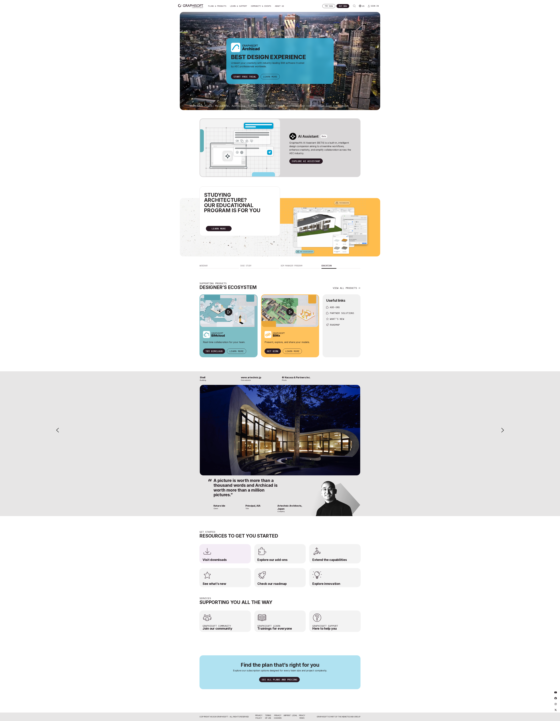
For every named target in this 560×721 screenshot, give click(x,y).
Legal (294, 715)
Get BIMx (272, 351)
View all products (345, 288)
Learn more (270, 76)
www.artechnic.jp (251, 377)
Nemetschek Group (351, 717)
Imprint (287, 715)
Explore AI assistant (306, 161)
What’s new (337, 318)
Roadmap (335, 324)
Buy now (343, 6)
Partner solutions (342, 313)
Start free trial (244, 76)
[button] (219, 266)
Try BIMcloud (214, 351)
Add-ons (335, 307)
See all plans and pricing (279, 679)
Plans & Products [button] (217, 6)
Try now (329, 6)
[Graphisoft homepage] (190, 6)
